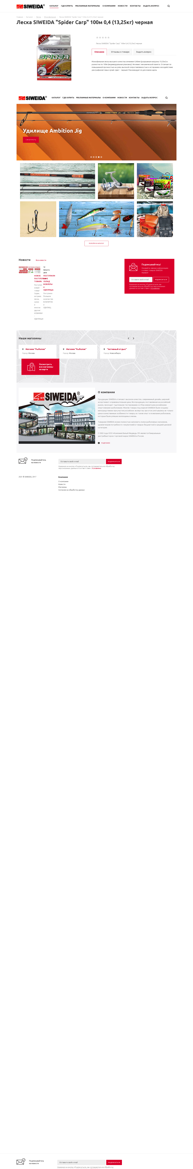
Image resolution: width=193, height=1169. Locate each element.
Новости (61, 484)
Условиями (155, 288)
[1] (97, 37)
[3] (103, 37)
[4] (105, 37)
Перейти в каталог (96, 243)
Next (133, 338)
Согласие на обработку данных (71, 490)
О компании (63, 481)
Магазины (62, 487)
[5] (108, 37)
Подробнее (105, 443)
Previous (129, 338)
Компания (63, 477)
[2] (100, 37)
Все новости (41, 260)
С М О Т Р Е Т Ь (31, 140)
